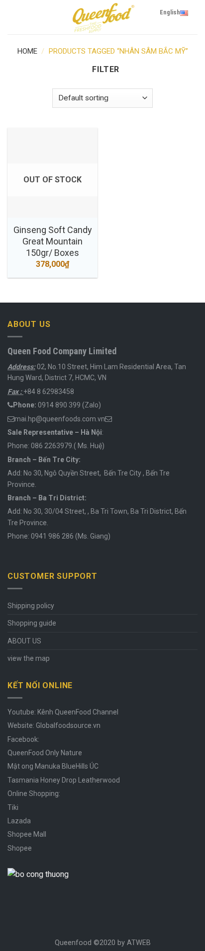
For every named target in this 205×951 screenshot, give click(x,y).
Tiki (12, 807)
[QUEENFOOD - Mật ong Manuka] (102, 17)
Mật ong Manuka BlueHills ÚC (53, 766)
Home (27, 51)
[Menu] (13, 17)
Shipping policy (30, 606)
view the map (28, 658)
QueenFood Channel (85, 712)
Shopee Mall (26, 834)
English (170, 12)
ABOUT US (24, 641)
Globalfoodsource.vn (68, 725)
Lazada (19, 821)
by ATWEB (134, 943)
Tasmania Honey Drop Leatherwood (64, 780)
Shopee (19, 848)
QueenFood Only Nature (44, 753)
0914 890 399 (59, 405)
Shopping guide (31, 623)
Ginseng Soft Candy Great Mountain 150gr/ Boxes (52, 241)
